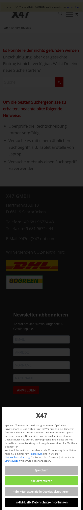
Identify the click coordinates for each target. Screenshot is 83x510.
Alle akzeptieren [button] (41, 481)
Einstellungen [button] (12, 460)
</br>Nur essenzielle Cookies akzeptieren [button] (41, 491)
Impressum (36, 453)
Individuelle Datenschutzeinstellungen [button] (42, 502)
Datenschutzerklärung (17, 457)
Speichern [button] (41, 470)
